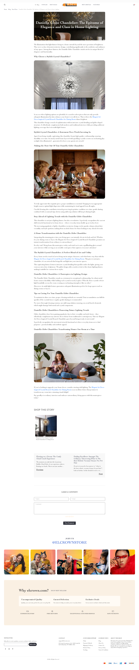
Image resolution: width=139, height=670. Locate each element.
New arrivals (86, 4)
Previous (39, 470)
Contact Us (101, 645)
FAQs (84, 641)
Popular (44, 4)
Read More (15, 9)
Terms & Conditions (103, 650)
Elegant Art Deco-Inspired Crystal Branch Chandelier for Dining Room (59, 259)
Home (5, 9)
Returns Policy (86, 647)
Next (101, 474)
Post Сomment (69, 523)
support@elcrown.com (64, 641)
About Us (101, 643)
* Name (37, 499)
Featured (96, 4)
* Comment (38, 504)
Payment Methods (87, 643)
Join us (69, 539)
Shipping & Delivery (88, 645)
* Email (73, 499)
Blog (9, 9)
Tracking (85, 650)
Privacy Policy (102, 647)
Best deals (53, 4)
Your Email (8, 644)
